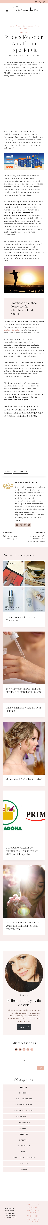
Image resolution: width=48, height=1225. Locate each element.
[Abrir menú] (7, 10)
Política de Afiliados (33, 1206)
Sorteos (24, 1163)
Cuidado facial (24, 1116)
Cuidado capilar (24, 1105)
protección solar (12, 330)
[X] (40, 1)
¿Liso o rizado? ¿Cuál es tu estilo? (24, 779)
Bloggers (24, 1093)
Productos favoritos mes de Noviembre (20, 618)
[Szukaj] (40, 1068)
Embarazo (24, 1128)
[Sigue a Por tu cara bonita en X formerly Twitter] (21, 525)
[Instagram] (44, 1)
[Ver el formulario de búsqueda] (31, 1)
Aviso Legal (33, 1216)
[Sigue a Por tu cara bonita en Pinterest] (29, 525)
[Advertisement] (24, 105)
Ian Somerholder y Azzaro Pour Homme (23, 709)
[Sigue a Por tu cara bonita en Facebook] (17, 525)
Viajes (24, 1169)
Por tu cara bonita (19, 55)
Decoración (24, 1122)
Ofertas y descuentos (24, 1157)
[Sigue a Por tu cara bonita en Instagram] (25, 525)
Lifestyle (24, 1140)
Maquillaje (24, 1146)
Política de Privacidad (33, 1220)
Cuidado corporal (24, 1110)
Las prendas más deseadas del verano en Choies (36, 537)
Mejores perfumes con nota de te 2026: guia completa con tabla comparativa (24, 926)
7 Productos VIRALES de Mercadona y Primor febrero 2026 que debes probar (22, 851)
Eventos (24, 1134)
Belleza (24, 32)
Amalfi (8, 471)
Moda (24, 1152)
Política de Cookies (33, 1211)
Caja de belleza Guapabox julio (10, 536)
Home (11, 26)
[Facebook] (36, 1)
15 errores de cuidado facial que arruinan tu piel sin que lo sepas (23, 690)
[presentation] (24, 586)
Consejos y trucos (24, 1099)
